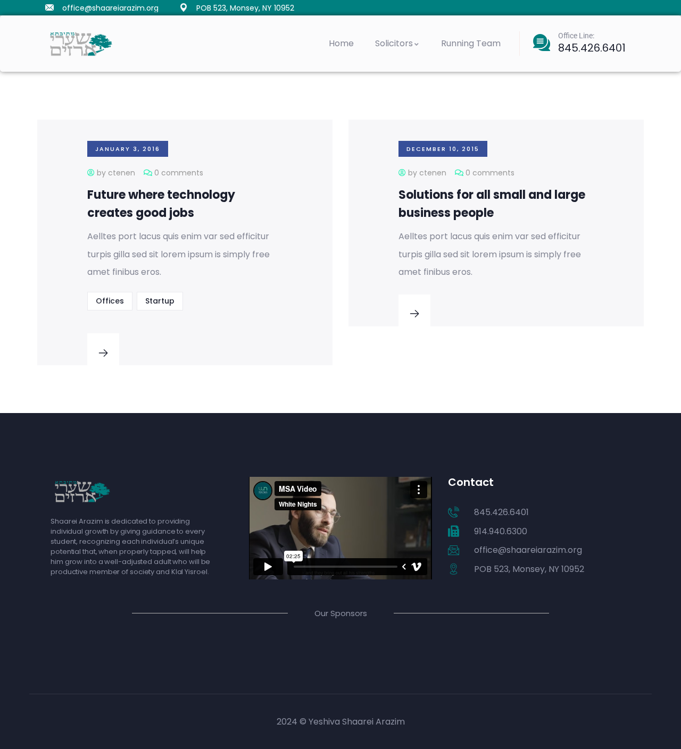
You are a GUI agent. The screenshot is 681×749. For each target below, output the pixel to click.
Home (341, 43)
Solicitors (394, 43)
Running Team (471, 43)
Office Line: (576, 35)
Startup (160, 301)
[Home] (81, 44)
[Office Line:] (541, 42)
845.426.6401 (592, 47)
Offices (110, 301)
